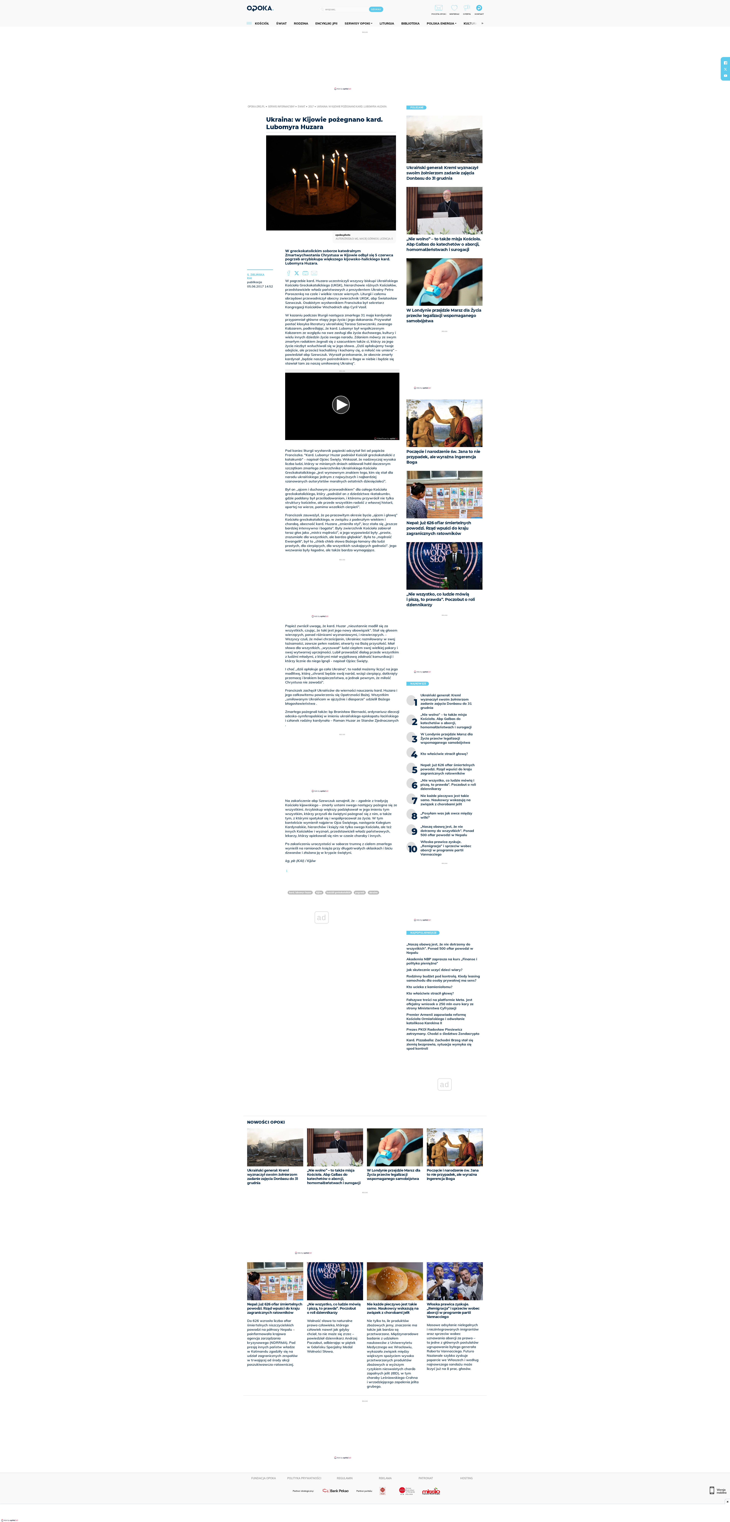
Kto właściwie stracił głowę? (430, 993)
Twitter (297, 273)
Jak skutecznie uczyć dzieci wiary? (434, 970)
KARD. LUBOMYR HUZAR (300, 892)
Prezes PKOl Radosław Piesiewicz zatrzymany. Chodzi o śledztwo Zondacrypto (442, 1031)
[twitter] (725, 69)
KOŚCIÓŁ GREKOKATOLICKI (339, 892)
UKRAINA (373, 892)
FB (289, 273)
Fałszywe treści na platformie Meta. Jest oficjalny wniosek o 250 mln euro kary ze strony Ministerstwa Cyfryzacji (440, 1004)
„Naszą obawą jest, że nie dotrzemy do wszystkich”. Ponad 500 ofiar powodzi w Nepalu (439, 948)
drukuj (306, 273)
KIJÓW (319, 892)
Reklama (385, 1478)
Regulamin (345, 1478)
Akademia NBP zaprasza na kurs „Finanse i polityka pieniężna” (441, 961)
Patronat (426, 1478)
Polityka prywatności (304, 1478)
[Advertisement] (365, 60)
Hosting (466, 1478)
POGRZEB (359, 892)
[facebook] (725, 62)
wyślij (314, 273)
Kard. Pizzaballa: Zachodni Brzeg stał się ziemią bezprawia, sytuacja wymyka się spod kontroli (439, 1044)
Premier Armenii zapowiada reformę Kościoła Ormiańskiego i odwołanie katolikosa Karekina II (436, 1018)
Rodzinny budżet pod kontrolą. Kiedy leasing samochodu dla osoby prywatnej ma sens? (443, 978)
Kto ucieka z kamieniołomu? (429, 987)
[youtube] (725, 75)
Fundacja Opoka (263, 1478)
